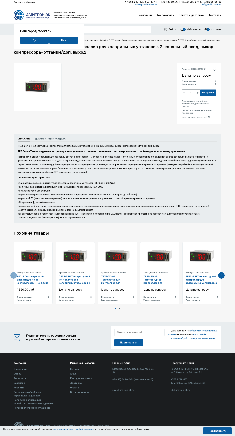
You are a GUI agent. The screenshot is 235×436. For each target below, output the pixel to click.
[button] (115, 308)
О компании (144, 15)
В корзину (208, 92)
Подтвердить (217, 430)
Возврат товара (79, 392)
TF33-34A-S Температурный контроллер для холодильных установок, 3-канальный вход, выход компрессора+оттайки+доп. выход (117, 280)
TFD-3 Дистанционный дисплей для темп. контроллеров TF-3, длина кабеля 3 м (32, 280)
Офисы (18, 373)
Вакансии (19, 383)
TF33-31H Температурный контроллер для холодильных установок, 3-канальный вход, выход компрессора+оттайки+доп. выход (202, 280)
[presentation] (13, 275)
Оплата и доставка (191, 15)
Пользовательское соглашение (32, 408)
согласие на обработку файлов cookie (73, 429)
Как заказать (165, 15)
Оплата (74, 387)
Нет (63, 40)
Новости (19, 387)
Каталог (75, 369)
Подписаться (128, 342)
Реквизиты (20, 378)
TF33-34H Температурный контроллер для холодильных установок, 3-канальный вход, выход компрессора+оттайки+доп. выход (75, 280)
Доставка (76, 383)
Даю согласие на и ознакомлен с (193, 334)
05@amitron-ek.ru (211, 4)
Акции (73, 373)
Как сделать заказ (81, 378)
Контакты (214, 15)
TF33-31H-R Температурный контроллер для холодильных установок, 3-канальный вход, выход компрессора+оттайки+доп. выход (159, 280)
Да (34, 40)
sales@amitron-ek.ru (146, 4)
